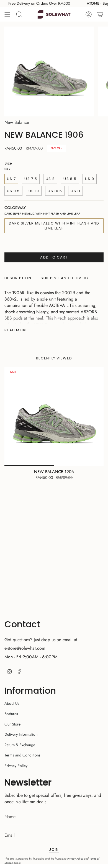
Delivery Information (20, 734)
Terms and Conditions (22, 755)
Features (11, 713)
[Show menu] (7, 14)
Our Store (12, 724)
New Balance (16, 122)
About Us (11, 703)
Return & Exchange (19, 745)
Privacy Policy (15, 765)
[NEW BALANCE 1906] (54, 416)
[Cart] (100, 14)
